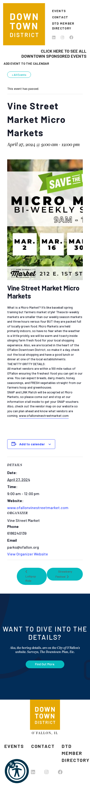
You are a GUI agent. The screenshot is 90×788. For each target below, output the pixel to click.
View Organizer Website (27, 554)
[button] (17, 771)
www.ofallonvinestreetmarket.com (37, 507)
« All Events (19, 74)
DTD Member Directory (63, 25)
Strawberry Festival (63, 574)
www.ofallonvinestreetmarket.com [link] (44, 416)
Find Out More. (45, 664)
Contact (60, 17)
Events (59, 11)
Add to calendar (32, 444)
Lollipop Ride (30, 578)
